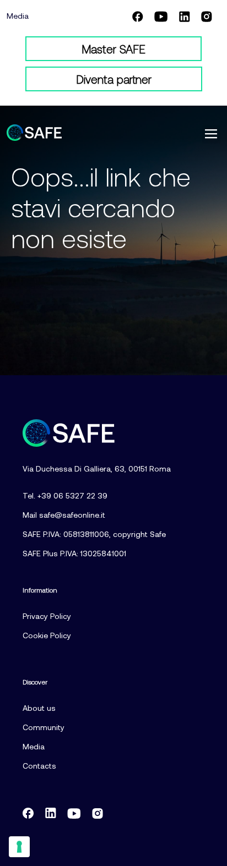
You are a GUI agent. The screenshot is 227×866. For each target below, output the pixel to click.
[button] (211, 134)
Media (18, 15)
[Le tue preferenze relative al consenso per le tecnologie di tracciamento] (19, 846)
